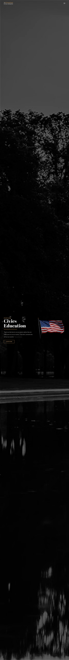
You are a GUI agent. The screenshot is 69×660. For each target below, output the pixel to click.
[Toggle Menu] (64, 3)
